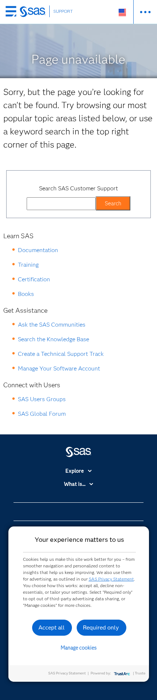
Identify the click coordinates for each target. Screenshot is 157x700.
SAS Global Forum (42, 413)
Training (28, 264)
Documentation (38, 250)
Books (26, 293)
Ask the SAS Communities (51, 324)
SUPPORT (63, 11)
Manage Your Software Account (59, 368)
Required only (101, 627)
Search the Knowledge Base (53, 339)
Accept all (51, 627)
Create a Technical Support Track (61, 353)
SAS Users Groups (42, 399)
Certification (34, 279)
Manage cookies (79, 647)
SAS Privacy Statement (111, 579)
